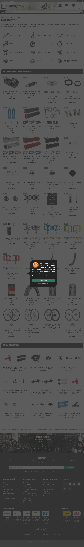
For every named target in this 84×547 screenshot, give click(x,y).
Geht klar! (43, 280)
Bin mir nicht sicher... (43, 283)
